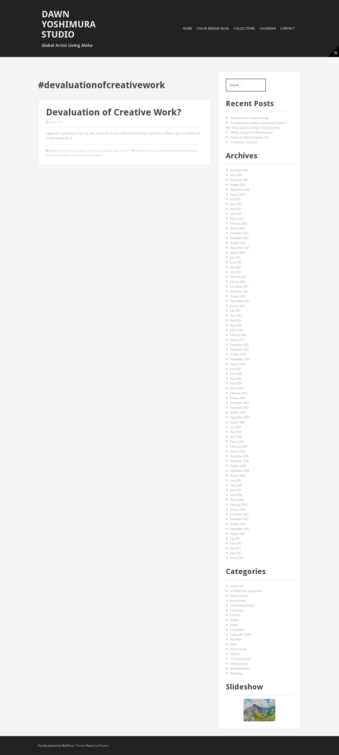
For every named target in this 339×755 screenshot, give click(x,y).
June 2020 (236, 374)
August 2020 (237, 364)
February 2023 (238, 223)
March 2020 (237, 388)
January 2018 (237, 509)
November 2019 (239, 408)
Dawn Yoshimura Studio (69, 24)
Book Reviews (56, 151)
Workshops (236, 673)
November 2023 (239, 180)
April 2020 (236, 383)
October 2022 (238, 243)
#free (48, 155)
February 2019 (238, 446)
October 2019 (238, 412)
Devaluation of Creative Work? (113, 112)
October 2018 (238, 466)
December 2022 (239, 233)
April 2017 (236, 553)
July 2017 (235, 538)
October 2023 (238, 185)
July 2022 (235, 257)
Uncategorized (239, 664)
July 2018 (235, 480)
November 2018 (239, 461)
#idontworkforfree (61, 155)
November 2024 (239, 170)
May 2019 (235, 432)
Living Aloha (105, 151)
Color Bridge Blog (213, 28)
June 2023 (236, 204)
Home (187, 28)
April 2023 (236, 214)
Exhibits (234, 620)
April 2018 (236, 495)
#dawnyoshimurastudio (147, 151)
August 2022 (237, 252)
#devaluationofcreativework (174, 151)
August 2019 (237, 422)
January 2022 (237, 282)
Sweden (235, 654)
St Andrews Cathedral (244, 142)
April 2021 (236, 325)
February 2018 (238, 504)
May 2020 (235, 378)
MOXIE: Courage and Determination (252, 132)
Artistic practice (239, 596)
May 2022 (235, 267)
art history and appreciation (246, 591)
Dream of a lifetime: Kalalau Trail (250, 137)
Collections (244, 28)
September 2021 (239, 301)
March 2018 (237, 500)
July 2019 (235, 427)
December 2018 (239, 456)
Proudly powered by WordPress (56, 745)
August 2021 (237, 306)
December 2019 (239, 403)
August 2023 (237, 194)
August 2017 (237, 534)
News (233, 644)
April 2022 (236, 272)
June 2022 (236, 262)
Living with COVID (240, 634)
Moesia (90, 745)
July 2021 (235, 311)
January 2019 (237, 451)
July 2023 (235, 199)
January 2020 (237, 398)
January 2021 (237, 340)
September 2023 (239, 189)
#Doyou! (193, 151)
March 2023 (237, 219)
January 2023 (237, 228)
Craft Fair (235, 615)
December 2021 (239, 286)
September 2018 (239, 471)
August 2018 (237, 475)
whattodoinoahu (240, 668)
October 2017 (238, 524)
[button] (229, 710)
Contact (287, 28)
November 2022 (239, 238)
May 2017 (235, 548)
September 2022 (239, 248)
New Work (236, 639)
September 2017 (239, 529)
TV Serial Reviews (240, 659)
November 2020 (239, 349)
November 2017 (239, 519)
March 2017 (237, 558)
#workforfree (96, 155)
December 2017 (239, 514)
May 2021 (235, 320)
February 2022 (238, 277)
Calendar (267, 28)
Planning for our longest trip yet (249, 118)
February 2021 (238, 335)
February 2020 (238, 393)
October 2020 (238, 354)
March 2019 (237, 441)
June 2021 (236, 315)
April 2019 (236, 437)
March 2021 (237, 330)
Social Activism (121, 151)
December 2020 (239, 345)
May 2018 (235, 490)
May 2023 (235, 209)
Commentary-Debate (75, 151)
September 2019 (239, 417)
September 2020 (239, 359)
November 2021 (239, 291)
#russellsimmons (80, 155)
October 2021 (238, 296)
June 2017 (236, 543)
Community (92, 151)
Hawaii (234, 625)
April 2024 (236, 175)
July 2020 (235, 369)
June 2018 (236, 485)
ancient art (236, 586)
